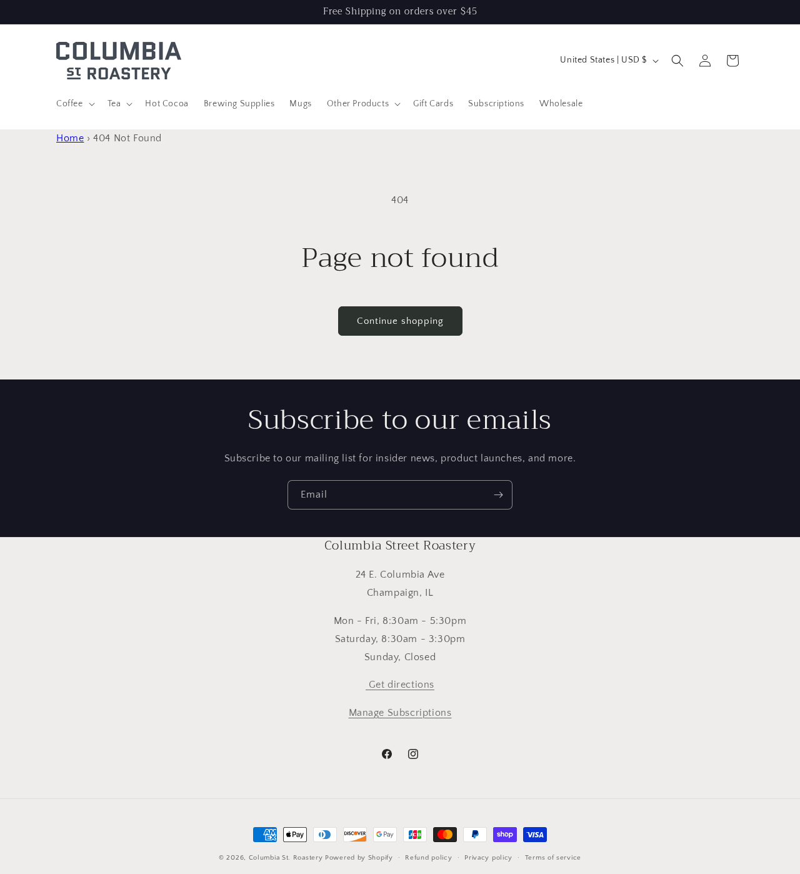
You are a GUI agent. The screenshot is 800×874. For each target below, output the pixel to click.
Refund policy (428, 857)
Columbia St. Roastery (286, 857)
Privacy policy (488, 857)
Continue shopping (400, 321)
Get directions (400, 684)
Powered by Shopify (359, 857)
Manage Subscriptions (400, 712)
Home (70, 138)
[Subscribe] (498, 495)
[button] (74, 104)
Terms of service (553, 857)
